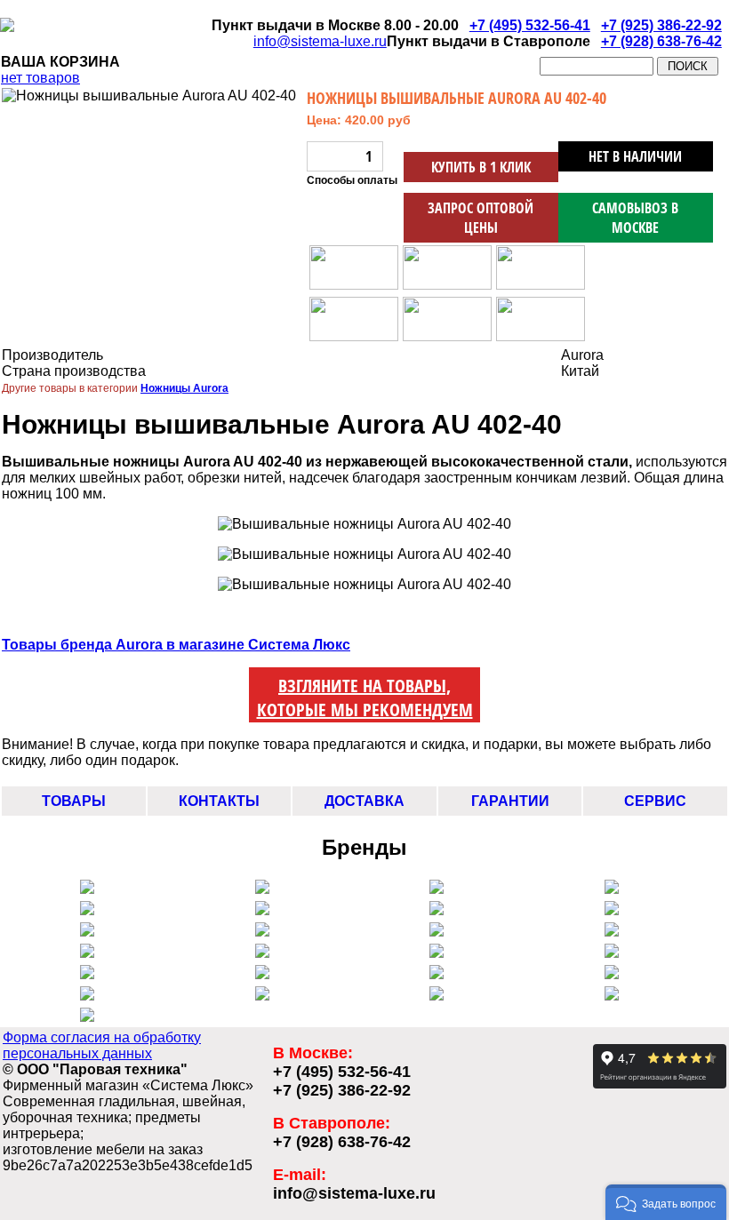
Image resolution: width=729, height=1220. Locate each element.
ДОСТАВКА (364, 801)
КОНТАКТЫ (219, 801)
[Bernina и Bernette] (612, 889)
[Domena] (436, 974)
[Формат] (87, 1017)
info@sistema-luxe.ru (320, 41)
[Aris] (262, 931)
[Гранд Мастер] (612, 995)
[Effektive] (436, 953)
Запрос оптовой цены (480, 217)
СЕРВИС (655, 801)
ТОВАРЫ (74, 801)
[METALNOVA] (436, 889)
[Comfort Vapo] (262, 889)
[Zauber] (262, 974)
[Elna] (87, 953)
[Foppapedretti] (436, 995)
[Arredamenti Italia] (262, 995)
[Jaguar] (262, 953)
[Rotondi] (87, 974)
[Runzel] (436, 931)
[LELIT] (87, 889)
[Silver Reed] (262, 910)
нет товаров (40, 77)
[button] (665, 1202)
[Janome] (612, 910)
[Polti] (612, 953)
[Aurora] (436, 910)
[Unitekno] (612, 974)
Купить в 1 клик (481, 167)
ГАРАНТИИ (510, 801)
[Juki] (87, 931)
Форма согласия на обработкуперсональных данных (102, 1045)
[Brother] (612, 931)
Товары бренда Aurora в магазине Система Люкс (176, 644)
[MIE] (87, 995)
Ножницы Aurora (184, 388)
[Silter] (87, 910)
